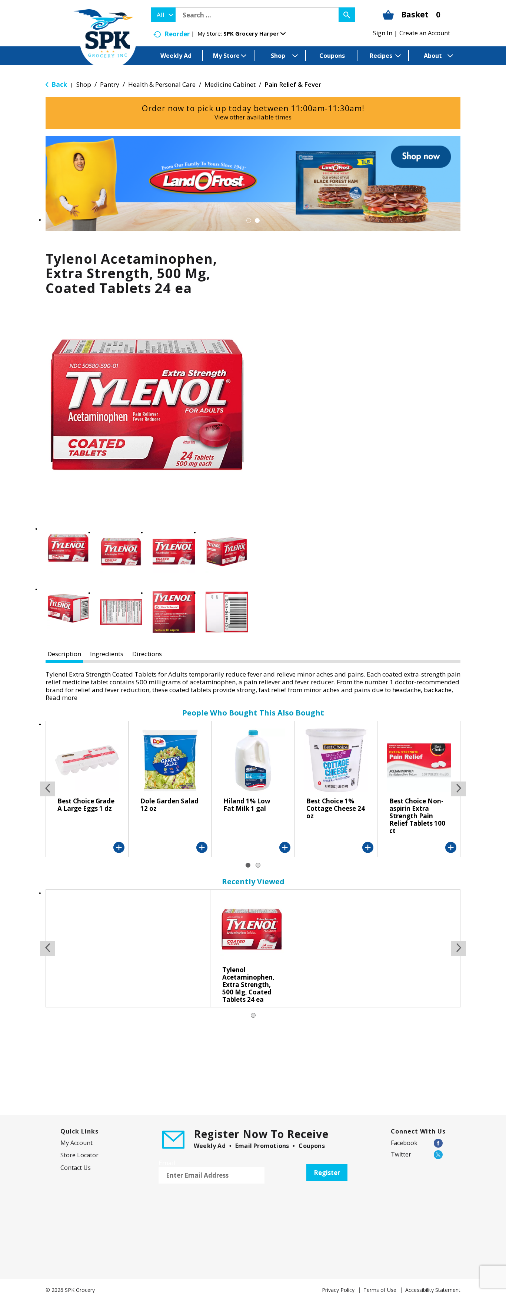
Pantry (109, 84)
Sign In (382, 33)
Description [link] (64, 653)
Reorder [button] (177, 34)
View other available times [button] (253, 117)
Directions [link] (147, 653)
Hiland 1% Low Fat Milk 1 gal (246, 805)
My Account (76, 1143)
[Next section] (458, 789)
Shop (83, 84)
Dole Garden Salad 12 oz (169, 805)
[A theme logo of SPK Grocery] (104, 39)
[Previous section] (47, 789)
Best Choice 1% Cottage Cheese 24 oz (335, 808)
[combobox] (163, 14)
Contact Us (75, 1168)
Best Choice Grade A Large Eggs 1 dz (85, 805)
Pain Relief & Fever (292, 84)
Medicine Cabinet (230, 84)
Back (58, 84)
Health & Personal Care (162, 84)
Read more (61, 697)
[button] (254, 33)
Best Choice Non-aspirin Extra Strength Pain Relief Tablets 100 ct (417, 816)
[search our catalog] (347, 14)
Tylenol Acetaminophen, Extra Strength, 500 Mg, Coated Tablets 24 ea (248, 984)
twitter (401, 1154)
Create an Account (424, 33)
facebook (404, 1143)
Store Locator (79, 1155)
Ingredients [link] (106, 653)
